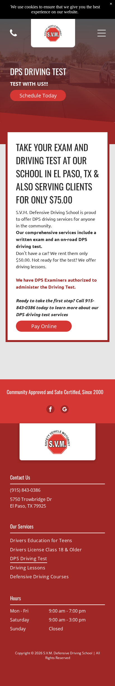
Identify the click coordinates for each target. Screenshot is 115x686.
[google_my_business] (65, 410)
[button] (101, 33)
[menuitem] (57, 540)
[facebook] (50, 410)
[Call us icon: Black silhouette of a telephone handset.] (13, 36)
